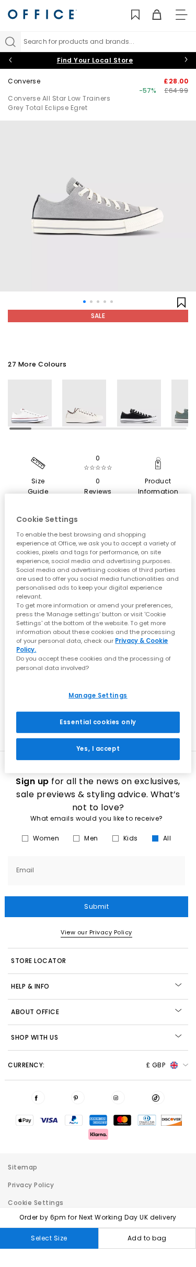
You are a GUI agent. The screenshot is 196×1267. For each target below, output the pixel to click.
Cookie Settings (36, 1202)
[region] (98, 633)
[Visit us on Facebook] (38, 1097)
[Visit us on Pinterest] (78, 1097)
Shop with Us (34, 1037)
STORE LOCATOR (38, 960)
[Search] (10, 42)
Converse (24, 81)
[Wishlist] (129, 15)
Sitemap (23, 1167)
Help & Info (30, 986)
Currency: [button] (86, 1065)
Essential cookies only (98, 721)
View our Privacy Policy (96, 932)
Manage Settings (98, 695)
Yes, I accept (98, 749)
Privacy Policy (31, 1184)
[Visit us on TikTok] (158, 1097)
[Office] (42, 14)
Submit (96, 906)
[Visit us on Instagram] (118, 1097)
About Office (35, 1011)
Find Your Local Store (95, 60)
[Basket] (151, 15)
